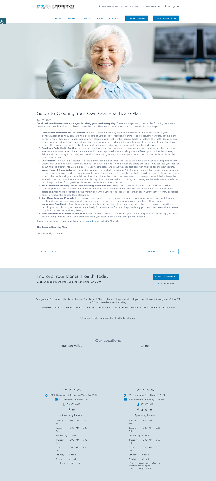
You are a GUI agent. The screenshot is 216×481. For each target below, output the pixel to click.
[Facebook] (165, 6)
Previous (153, 252)
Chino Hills (46, 307)
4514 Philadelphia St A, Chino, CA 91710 (120, 6)
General (71, 18)
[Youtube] (178, 6)
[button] (69, 409)
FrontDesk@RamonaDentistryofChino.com (146, 399)
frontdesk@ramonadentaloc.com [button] (73, 399)
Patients (100, 18)
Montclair (90, 307)
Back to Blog (49, 252)
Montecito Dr (157, 307)
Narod (69, 307)
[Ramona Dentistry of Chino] (55, 7)
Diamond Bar (104, 307)
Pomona (58, 307)
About (58, 18)
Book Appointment (166, 18)
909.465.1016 (152, 6)
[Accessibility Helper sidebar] (3, 21)
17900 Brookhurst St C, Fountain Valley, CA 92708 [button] (74, 395)
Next (171, 252)
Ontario (78, 307)
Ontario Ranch (121, 307)
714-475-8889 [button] (73, 404)
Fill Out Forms (136, 18)
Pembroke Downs (139, 307)
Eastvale (171, 307)
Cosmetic (86, 18)
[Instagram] (173, 6)
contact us (90, 221)
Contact (113, 18)
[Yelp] (169, 6)
